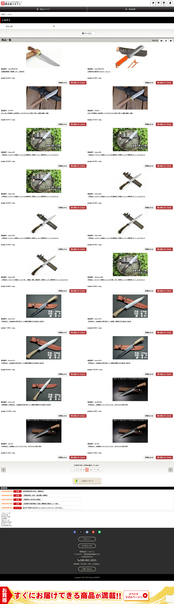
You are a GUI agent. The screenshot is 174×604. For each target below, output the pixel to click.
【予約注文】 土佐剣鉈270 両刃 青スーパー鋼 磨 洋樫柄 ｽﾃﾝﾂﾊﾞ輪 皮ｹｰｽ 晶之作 (109, 363)
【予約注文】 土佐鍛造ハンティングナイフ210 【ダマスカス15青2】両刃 (108, 404)
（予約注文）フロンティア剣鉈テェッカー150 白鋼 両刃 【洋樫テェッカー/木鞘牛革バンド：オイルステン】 (30, 154)
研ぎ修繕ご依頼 (5, 516)
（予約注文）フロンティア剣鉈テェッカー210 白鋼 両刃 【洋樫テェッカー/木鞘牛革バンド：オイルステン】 (30, 196)
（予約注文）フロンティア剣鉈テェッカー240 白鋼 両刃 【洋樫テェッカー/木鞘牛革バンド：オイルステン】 (116, 196)
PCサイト (87, 539)
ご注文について (87, 481)
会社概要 (3, 518)
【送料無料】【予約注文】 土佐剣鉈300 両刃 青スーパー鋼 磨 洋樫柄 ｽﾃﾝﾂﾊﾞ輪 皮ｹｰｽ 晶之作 (26, 404)
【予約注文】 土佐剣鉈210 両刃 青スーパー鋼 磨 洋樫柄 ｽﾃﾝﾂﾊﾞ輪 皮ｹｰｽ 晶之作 (109, 321)
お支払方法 (4, 515)
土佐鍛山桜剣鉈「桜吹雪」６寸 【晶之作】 (13, 71)
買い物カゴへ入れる (78, 83)
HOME (3, 14)
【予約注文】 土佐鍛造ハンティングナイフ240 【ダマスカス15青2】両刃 (21, 446)
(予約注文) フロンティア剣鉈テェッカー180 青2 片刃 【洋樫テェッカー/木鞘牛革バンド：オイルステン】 (116, 279)
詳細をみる (63, 83)
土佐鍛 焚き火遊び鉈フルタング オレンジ (99, 71)
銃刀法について (5, 523)
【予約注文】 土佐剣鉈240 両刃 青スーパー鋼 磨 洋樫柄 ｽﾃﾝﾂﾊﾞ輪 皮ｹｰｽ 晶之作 (22, 363)
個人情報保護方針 (6, 525)
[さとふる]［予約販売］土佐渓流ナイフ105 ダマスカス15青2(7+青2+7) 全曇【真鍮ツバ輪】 (25, 113)
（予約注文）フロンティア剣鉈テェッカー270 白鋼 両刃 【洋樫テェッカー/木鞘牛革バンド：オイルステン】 (30, 238)
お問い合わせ (87, 569)
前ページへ (87, 33)
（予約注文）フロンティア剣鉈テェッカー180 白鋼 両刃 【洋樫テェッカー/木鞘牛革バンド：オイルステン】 (116, 154)
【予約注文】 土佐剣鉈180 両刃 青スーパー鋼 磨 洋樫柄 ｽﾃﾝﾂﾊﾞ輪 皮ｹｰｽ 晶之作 (22, 321)
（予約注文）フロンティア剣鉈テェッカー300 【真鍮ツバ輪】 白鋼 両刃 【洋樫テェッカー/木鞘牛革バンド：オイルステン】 (34, 279)
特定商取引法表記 (6, 522)
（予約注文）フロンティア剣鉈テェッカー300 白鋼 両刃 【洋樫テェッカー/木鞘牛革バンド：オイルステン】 (116, 238)
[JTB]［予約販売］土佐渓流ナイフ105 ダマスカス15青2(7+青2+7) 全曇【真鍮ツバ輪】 (110, 113)
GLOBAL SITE (87, 546)
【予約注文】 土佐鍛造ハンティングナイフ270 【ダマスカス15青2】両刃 (108, 446)
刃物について (4, 520)
